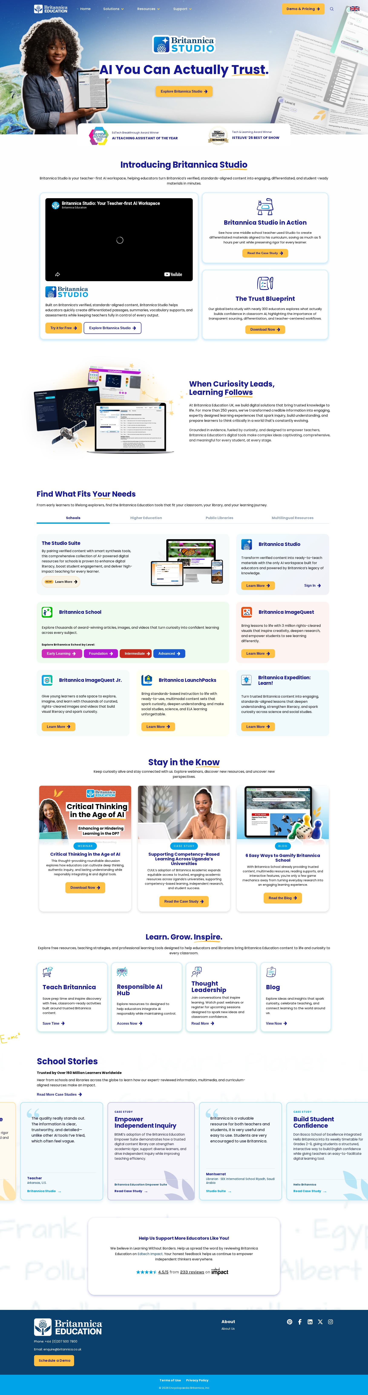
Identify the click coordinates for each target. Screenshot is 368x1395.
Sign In (310, 585)
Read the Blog (280, 898)
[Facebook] (299, 1321)
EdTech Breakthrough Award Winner (135, 132)
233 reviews (192, 1272)
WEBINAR (85, 846)
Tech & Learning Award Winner (252, 132)
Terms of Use (170, 1380)
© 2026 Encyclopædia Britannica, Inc (184, 1388)
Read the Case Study (262, 253)
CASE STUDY (184, 846)
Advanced (166, 653)
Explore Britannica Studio (181, 91)
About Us (228, 1329)
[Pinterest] (289, 1321)
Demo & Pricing (301, 8)
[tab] (73, 518)
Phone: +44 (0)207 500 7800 (55, 1341)
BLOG (282, 846)
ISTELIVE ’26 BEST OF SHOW (255, 137)
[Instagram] (330, 1321)
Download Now (262, 329)
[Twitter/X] (320, 1321)
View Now (274, 1023)
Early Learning (58, 653)
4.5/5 (163, 1272)
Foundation (98, 653)
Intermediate (135, 653)
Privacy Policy (197, 1380)
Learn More (63, 581)
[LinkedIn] (310, 1321)
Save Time (51, 1023)
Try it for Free (61, 328)
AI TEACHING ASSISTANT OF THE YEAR (145, 138)
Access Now (127, 1023)
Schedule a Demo (54, 1360)
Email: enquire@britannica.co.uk (57, 1349)
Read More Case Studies (57, 1094)
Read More (200, 1023)
